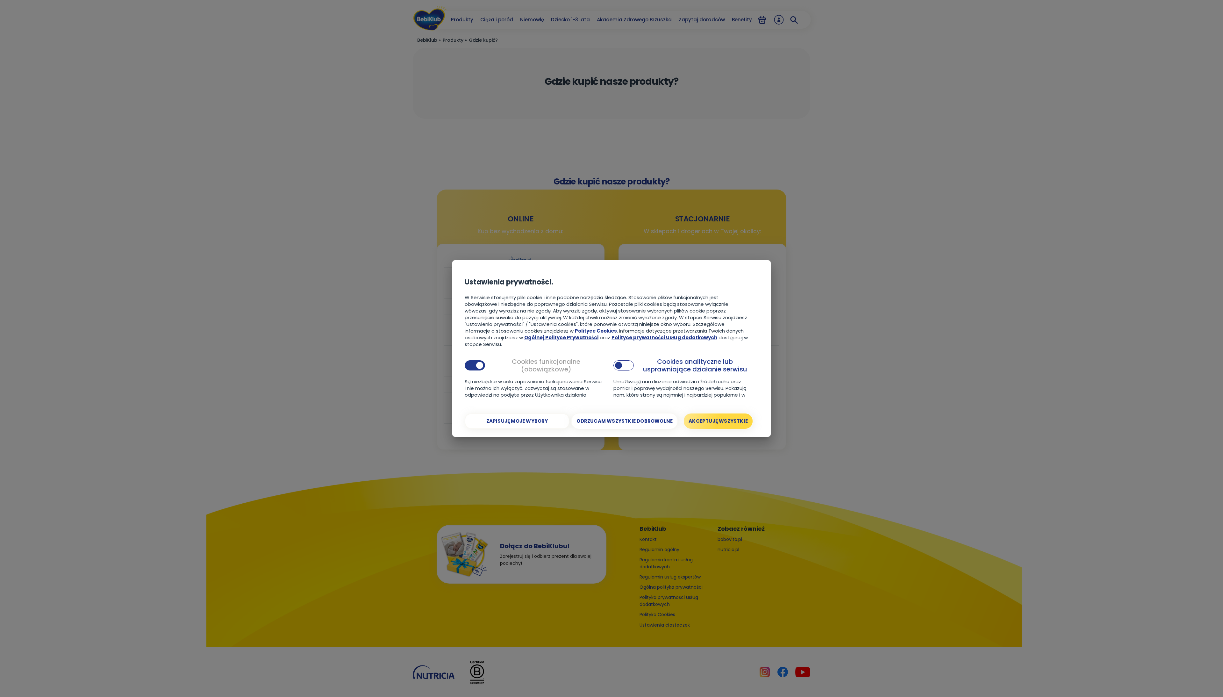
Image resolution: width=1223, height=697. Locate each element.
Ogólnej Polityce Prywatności (561, 337)
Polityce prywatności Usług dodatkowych (664, 337)
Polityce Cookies (596, 330)
